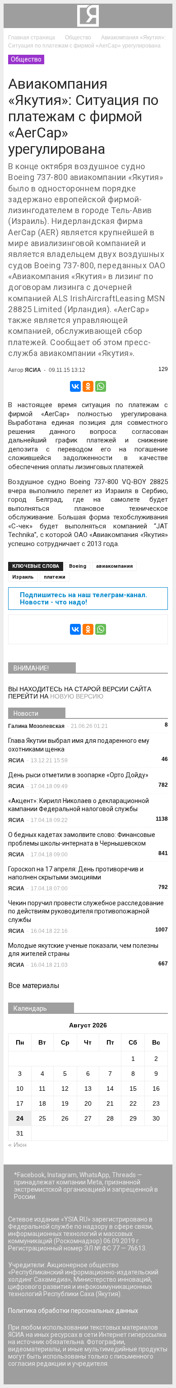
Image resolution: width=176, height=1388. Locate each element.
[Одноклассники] (88, 386)
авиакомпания (114, 566)
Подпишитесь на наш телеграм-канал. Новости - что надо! (83, 598)
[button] (159, 16)
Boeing (77, 566)
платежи (54, 577)
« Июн (17, 1144)
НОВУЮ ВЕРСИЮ (76, 696)
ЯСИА (33, 370)
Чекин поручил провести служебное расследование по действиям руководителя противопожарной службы (86, 911)
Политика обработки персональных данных (73, 1310)
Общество (26, 59)
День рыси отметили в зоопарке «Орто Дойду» (78, 775)
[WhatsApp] (100, 386)
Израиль (23, 577)
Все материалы (34, 985)
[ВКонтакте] (75, 386)
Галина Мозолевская (36, 726)
